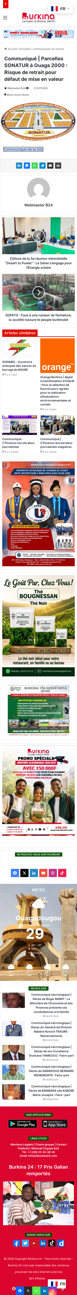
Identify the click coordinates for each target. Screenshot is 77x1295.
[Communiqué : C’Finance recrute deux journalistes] (19, 425)
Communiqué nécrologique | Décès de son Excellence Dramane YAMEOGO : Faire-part (51, 1051)
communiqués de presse (48, 48)
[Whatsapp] (36, 1291)
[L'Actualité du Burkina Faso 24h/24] (38, 17)
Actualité (24, 48)
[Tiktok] (51, 1245)
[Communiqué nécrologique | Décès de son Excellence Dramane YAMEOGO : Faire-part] (13, 1052)
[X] (28, 1291)
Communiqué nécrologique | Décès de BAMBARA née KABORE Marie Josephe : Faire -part (51, 1091)
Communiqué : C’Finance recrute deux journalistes (18, 442)
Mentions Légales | (22, 1144)
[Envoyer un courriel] (27, 88)
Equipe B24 (51, 1148)
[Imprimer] (58, 165)
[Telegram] (42, 165)
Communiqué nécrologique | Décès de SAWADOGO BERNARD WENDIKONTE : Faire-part (51, 1071)
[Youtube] (34, 1245)
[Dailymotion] (60, 1245)
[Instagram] (53, 1291)
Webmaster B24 (16, 88)
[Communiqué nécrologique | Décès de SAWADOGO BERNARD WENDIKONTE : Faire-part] (13, 1072)
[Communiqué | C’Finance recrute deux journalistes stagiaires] (57, 425)
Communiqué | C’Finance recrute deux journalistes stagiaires (56, 442)
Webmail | (37, 1148)
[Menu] (5, 19)
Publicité (23, 1148)
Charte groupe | (45, 1144)
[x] (25, 1245)
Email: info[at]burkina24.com (38, 1155)
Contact (61, 1144)
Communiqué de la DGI (23, 149)
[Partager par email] (50, 165)
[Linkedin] (44, 1291)
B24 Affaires (37, 1278)
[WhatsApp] (35, 165)
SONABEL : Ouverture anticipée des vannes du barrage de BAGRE (19, 365)
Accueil (12, 48)
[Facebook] (20, 1291)
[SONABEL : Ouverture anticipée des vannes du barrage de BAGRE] (19, 348)
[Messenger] (27, 165)
